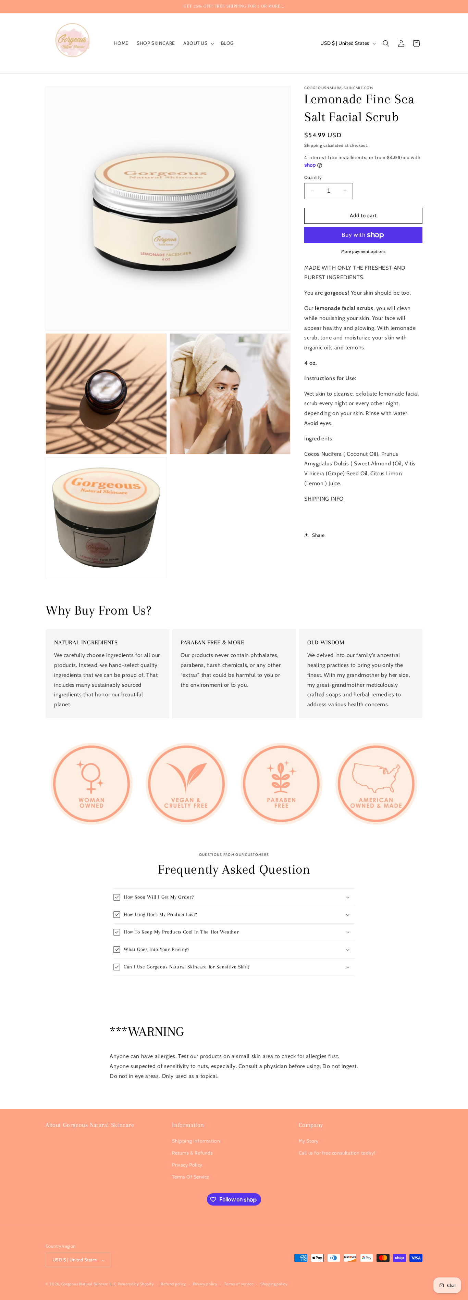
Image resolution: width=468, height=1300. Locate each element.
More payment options (363, 251)
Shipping (313, 145)
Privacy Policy (187, 1165)
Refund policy (173, 1284)
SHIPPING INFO (324, 498)
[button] (198, 43)
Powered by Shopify (136, 1284)
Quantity (313, 177)
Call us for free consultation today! (337, 1153)
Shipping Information (196, 1141)
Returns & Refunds (192, 1153)
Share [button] (318, 535)
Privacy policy (205, 1284)
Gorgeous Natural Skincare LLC (88, 1284)
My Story (309, 1141)
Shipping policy (274, 1284)
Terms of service (239, 1284)
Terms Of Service (190, 1177)
